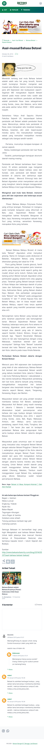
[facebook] (8, 562)
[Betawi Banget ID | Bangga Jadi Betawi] (22, 3)
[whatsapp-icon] (7, 731)
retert (9, 675)
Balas (11, 669)
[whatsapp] (13, 562)
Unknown (16, 653)
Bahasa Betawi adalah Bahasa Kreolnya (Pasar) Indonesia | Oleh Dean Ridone (11, 590)
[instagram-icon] (3, 731)
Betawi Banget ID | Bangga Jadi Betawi (25, 743)
